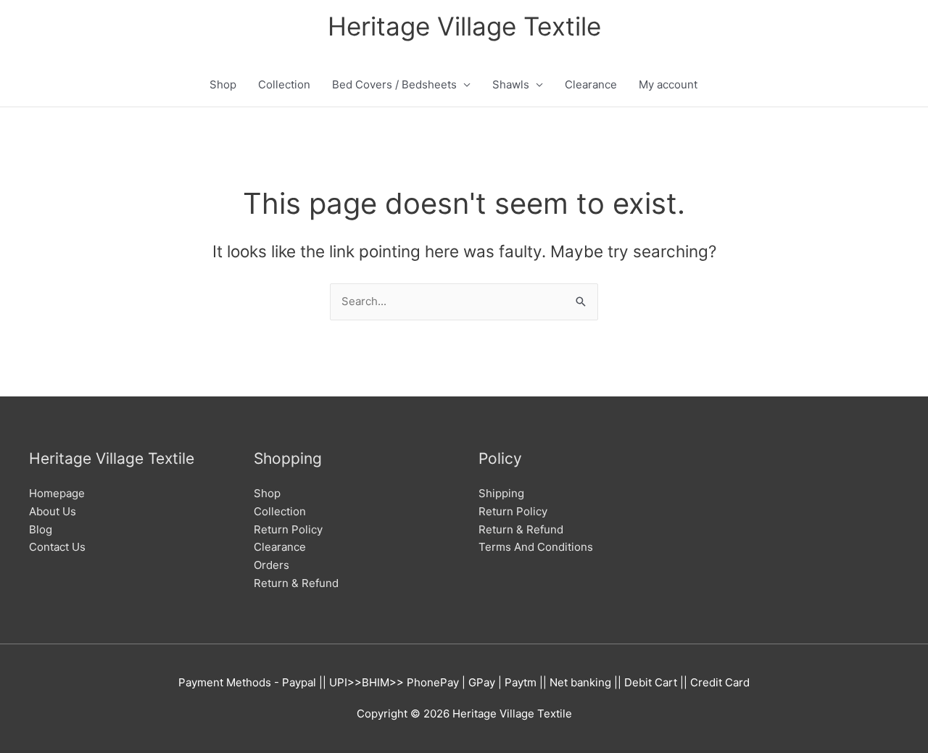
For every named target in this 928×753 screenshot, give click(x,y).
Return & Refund (296, 583)
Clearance (591, 84)
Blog (40, 529)
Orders (271, 565)
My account (668, 84)
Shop (223, 84)
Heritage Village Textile (464, 26)
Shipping (501, 493)
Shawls (510, 84)
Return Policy (288, 529)
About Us (52, 511)
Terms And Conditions (535, 547)
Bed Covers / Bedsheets (394, 84)
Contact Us (57, 547)
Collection (284, 84)
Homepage (57, 493)
